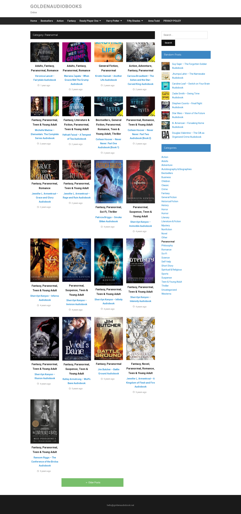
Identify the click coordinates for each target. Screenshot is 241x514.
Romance (53, 70)
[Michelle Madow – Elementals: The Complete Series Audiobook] (44, 106)
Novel (145, 363)
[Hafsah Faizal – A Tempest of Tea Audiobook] (76, 106)
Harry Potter (112, 21)
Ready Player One (89, 21)
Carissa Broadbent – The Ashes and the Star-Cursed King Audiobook (140, 80)
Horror (164, 209)
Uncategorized (169, 290)
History (165, 205)
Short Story (167, 265)
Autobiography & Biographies (176, 169)
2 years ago (77, 89)
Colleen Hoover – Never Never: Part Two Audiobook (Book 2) (140, 134)
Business (166, 177)
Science (165, 257)
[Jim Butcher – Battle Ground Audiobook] (108, 338)
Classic (165, 185)
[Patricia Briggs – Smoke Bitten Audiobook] (108, 181)
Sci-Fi (103, 211)
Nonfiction (166, 229)
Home (33, 21)
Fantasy (71, 21)
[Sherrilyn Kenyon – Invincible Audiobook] (140, 181)
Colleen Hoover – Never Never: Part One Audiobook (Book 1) (108, 143)
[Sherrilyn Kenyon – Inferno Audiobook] (44, 260)
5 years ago (77, 388)
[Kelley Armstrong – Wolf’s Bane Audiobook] (76, 338)
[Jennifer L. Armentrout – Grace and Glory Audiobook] (44, 170)
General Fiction (108, 65)
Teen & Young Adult (45, 124)
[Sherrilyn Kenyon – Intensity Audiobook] (140, 261)
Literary (165, 217)
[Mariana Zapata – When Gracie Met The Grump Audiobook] (76, 52)
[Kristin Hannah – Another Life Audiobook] (108, 52)
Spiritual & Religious (171, 269)
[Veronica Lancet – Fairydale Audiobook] (44, 52)
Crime (164, 189)
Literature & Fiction (171, 221)
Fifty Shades (133, 21)
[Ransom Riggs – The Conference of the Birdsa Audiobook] (44, 421)
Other (164, 237)
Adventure (144, 65)
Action (60, 21)
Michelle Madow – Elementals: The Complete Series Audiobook (45, 134)
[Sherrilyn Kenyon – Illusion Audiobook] (44, 338)
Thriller (116, 133)
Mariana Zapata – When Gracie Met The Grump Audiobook (76, 80)
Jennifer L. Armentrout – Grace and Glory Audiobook (45, 197)
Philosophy (167, 245)
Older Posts (94, 482)
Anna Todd (154, 21)
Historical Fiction (169, 201)
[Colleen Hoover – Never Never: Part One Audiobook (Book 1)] (108, 106)
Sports (164, 273)
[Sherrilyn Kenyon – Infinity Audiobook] (108, 262)
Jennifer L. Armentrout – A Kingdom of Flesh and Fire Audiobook (140, 382)
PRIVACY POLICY (172, 21)
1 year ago (45, 85)
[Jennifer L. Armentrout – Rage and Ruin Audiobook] (76, 170)
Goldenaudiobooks (56, 6)
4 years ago (109, 226)
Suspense (135, 211)
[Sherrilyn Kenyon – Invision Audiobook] (76, 260)
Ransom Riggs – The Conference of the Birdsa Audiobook (44, 461)
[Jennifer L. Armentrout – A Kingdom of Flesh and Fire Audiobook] (140, 338)
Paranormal (38, 70)
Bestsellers (47, 21)
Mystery (165, 225)
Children (165, 181)
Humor (165, 213)
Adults (39, 65)
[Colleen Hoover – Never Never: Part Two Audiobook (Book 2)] (140, 106)
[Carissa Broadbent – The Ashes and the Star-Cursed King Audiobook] (140, 52)
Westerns (166, 293)
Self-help (166, 261)
